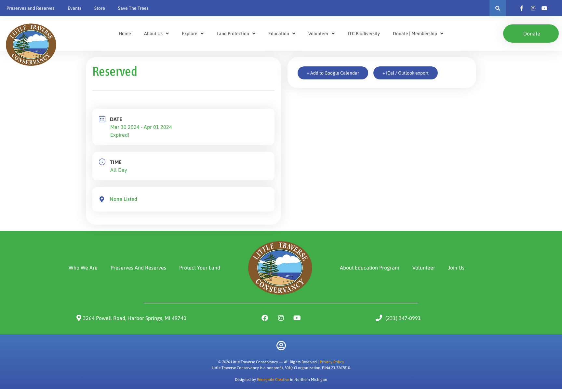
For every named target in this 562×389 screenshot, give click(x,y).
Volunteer (318, 33)
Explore (189, 33)
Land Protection (233, 33)
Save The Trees (133, 8)
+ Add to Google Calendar (333, 73)
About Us (153, 33)
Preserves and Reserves (31, 8)
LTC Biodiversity (364, 33)
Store (99, 8)
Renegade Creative (273, 379)
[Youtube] (297, 318)
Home (125, 33)
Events (74, 8)
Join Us (456, 268)
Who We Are (83, 268)
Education (278, 33)
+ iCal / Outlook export (405, 73)
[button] (497, 8)
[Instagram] (281, 318)
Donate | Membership (415, 33)
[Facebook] (264, 318)
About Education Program (369, 268)
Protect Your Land (199, 268)
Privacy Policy (332, 362)
